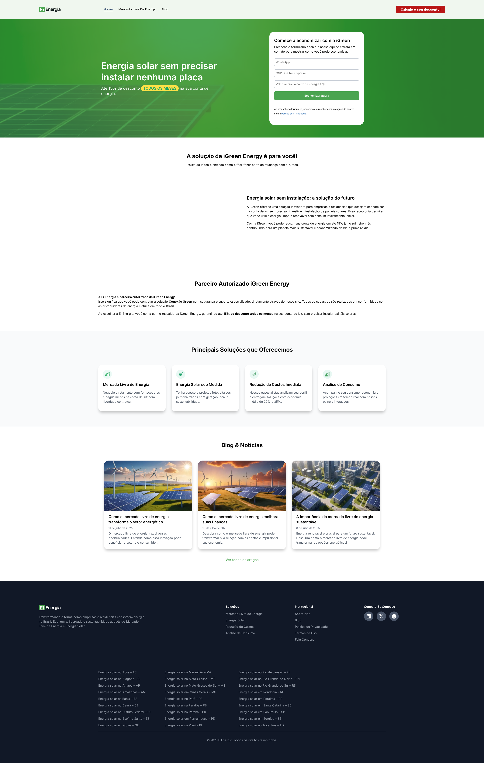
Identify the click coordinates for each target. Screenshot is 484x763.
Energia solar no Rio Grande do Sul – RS (267, 685)
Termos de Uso (306, 633)
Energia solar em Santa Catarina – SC (265, 705)
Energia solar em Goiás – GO (118, 725)
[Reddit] (394, 616)
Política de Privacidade (293, 113)
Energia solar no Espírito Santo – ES (124, 718)
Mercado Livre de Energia (137, 9)
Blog (165, 9)
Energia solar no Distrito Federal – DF (124, 712)
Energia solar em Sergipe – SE (260, 718)
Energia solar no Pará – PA (183, 699)
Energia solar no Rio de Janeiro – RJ (264, 672)
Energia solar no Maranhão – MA (188, 672)
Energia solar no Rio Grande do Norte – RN (269, 679)
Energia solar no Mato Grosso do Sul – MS (195, 685)
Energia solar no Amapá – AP (119, 685)
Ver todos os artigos (242, 560)
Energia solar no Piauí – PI (183, 725)
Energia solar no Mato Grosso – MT (190, 679)
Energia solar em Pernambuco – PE (190, 718)
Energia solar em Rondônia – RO (261, 692)
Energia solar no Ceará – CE (118, 705)
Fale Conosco (305, 639)
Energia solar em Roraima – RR (260, 699)
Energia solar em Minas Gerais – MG (190, 692)
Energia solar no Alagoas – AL (119, 679)
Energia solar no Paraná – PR (185, 712)
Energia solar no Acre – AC (117, 672)
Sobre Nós (302, 614)
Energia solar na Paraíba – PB (186, 705)
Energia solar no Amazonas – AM (122, 692)
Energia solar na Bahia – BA (117, 699)
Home (108, 9)
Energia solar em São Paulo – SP (261, 712)
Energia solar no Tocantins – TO (261, 725)
